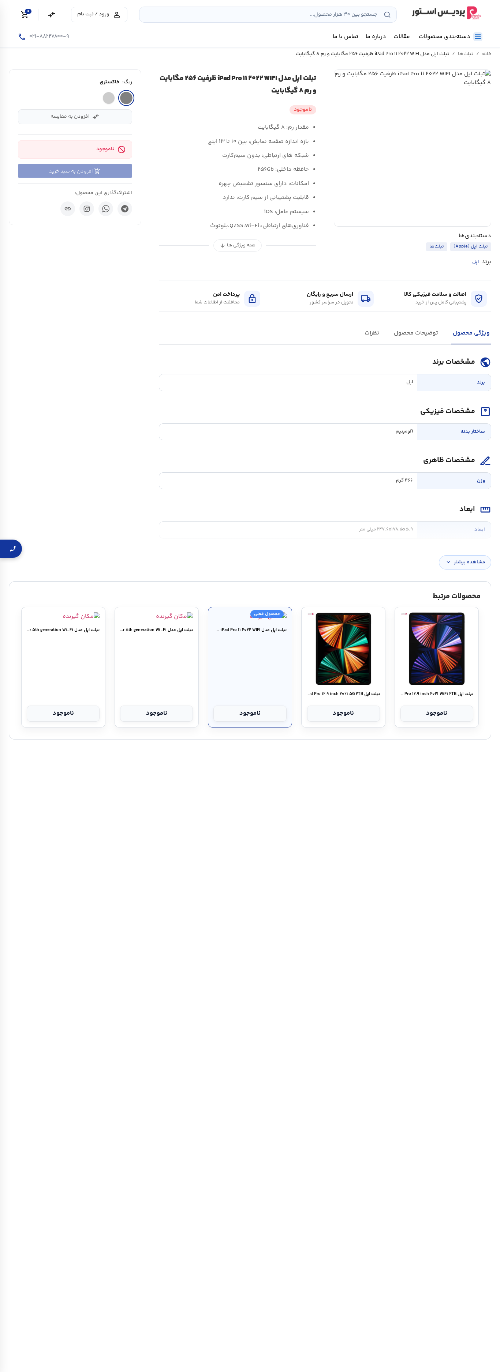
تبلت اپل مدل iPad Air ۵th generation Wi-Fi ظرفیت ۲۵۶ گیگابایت (156, 630)
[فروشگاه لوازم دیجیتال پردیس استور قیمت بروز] (445, 13)
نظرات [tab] (372, 333)
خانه (486, 54)
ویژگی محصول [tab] (471, 333)
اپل (475, 261)
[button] (412, 148)
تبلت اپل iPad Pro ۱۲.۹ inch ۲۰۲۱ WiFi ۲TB (436, 694)
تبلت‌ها (465, 54)
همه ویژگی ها (237, 245)
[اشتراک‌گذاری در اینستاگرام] (86, 208)
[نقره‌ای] (109, 98)
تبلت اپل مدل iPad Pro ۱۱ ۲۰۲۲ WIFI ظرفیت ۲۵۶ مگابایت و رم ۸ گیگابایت (249, 630)
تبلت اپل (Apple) (471, 246)
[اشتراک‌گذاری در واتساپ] (105, 208)
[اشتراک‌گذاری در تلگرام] (124, 208)
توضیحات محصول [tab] (416, 333)
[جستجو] (387, 14)
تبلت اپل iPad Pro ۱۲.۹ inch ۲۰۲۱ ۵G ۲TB (343, 694)
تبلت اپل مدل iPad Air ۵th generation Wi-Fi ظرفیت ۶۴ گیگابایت (63, 630)
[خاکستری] (126, 98)
